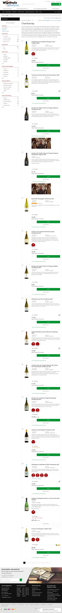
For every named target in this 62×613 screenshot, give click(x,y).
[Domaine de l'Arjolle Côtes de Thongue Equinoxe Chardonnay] (27, 114)
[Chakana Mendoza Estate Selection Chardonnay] (27, 338)
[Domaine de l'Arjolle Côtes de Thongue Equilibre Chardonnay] (27, 272)
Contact (36, 11)
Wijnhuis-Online (21, 11)
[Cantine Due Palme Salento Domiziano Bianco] (27, 81)
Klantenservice (58, 1)
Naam (55, 20)
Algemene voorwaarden (34, 604)
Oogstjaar (59, 20)
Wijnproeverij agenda (29, 11)
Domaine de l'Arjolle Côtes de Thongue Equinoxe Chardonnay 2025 (44, 108)
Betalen (33, 591)
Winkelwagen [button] (56, 4)
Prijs (51, 20)
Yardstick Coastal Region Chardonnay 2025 (43, 430)
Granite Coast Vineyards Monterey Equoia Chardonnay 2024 (42, 232)
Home (7, 15)
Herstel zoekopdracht (10, 22)
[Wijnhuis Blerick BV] (11, 3)
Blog (40, 11)
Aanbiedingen (8, 11)
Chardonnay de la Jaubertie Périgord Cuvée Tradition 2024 (43, 42)
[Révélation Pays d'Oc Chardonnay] (27, 305)
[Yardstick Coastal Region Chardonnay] (27, 436)
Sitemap (27, 604)
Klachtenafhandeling (36, 594)
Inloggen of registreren (5, 604)
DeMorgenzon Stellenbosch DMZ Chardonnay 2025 (45, 464)
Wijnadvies (14, 11)
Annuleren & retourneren (37, 592)
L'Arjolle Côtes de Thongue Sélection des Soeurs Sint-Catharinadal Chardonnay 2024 (44, 366)
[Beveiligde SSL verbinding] (9, 609)
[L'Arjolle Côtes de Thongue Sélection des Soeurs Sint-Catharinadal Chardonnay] (27, 371)
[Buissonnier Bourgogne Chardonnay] (27, 205)
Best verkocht (46, 20)
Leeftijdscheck (43, 604)
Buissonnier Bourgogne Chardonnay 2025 (42, 198)
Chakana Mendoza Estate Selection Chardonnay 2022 (44, 332)
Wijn (3, 11)
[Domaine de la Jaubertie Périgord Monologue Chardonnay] (27, 404)
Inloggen (53, 1)
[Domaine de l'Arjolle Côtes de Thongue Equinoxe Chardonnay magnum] (27, 159)
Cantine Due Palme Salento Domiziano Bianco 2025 (45, 75)
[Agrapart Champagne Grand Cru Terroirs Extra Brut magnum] (27, 504)
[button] (33, 245)
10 (42, 562)
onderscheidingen (36, 478)
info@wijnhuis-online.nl (6, 597)
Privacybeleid (50, 604)
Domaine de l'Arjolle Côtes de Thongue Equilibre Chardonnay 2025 (44, 266)
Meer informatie (46, 68)
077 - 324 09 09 (47, 1)
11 (45, 562)
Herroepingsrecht (4, 605)
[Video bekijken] (41, 143)
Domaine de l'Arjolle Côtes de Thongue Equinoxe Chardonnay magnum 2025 (44, 153)
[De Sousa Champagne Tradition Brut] (27, 535)
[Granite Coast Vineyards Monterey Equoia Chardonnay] (27, 238)
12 (47, 562)
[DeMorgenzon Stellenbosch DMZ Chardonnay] (27, 470)
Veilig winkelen (21, 604)
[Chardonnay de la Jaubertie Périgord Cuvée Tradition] (27, 48)
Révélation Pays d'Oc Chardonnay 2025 (42, 299)
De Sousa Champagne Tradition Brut (41, 528)
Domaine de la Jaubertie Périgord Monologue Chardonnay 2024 (43, 398)
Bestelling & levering (36, 589)
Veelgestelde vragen (36, 595)
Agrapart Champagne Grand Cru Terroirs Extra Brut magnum (45, 499)
